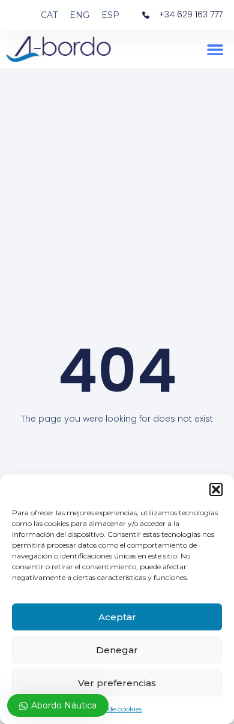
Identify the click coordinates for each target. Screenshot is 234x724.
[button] (216, 489)
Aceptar (117, 617)
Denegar (117, 650)
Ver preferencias (117, 683)
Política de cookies (111, 708)
